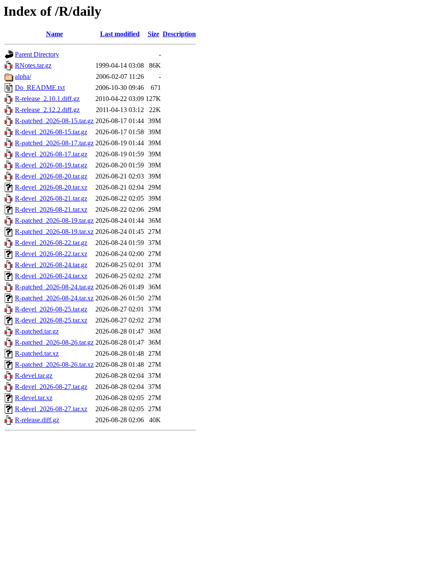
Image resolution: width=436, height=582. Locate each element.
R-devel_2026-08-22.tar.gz (51, 242)
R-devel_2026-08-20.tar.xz (51, 187)
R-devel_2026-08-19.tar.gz (51, 165)
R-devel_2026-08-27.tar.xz (51, 408)
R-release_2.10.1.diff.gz (47, 98)
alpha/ (23, 76)
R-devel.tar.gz (33, 375)
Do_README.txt (40, 87)
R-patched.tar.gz (37, 331)
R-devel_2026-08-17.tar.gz (51, 154)
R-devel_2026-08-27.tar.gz (51, 386)
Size (153, 33)
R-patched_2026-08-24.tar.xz (54, 298)
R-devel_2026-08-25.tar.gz (51, 309)
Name (54, 33)
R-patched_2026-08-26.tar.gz (54, 342)
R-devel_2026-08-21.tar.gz (51, 198)
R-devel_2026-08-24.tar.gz (51, 264)
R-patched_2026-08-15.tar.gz (54, 120)
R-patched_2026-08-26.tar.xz (54, 364)
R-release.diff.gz (37, 420)
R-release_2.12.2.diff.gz (47, 109)
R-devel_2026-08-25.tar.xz (51, 320)
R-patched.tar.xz (37, 353)
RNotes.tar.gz (33, 65)
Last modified (120, 33)
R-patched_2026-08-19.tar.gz (54, 220)
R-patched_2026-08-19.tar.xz (54, 231)
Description (179, 33)
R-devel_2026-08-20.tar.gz (51, 176)
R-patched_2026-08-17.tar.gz (54, 143)
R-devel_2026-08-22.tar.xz (51, 253)
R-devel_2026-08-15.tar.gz (51, 131)
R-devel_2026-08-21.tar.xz (51, 209)
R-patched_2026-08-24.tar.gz (54, 287)
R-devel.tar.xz (33, 397)
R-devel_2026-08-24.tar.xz (51, 275)
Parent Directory (37, 54)
